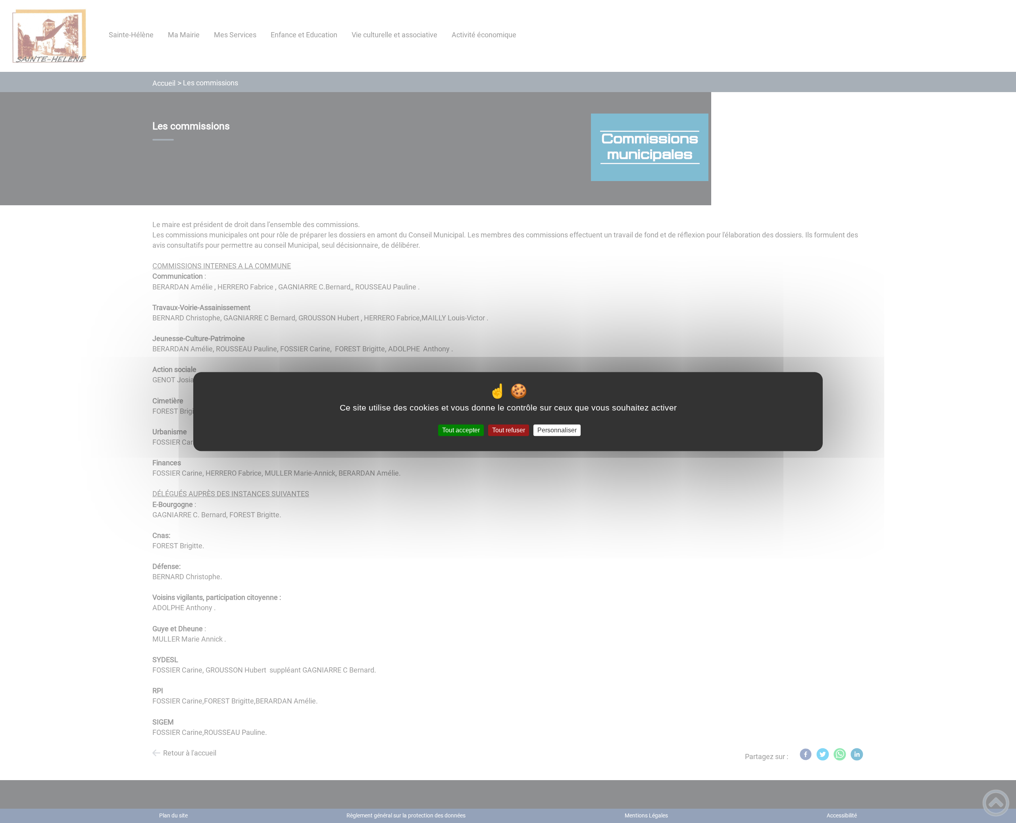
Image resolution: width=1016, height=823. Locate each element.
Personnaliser (557, 430)
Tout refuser (508, 430)
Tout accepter (461, 430)
